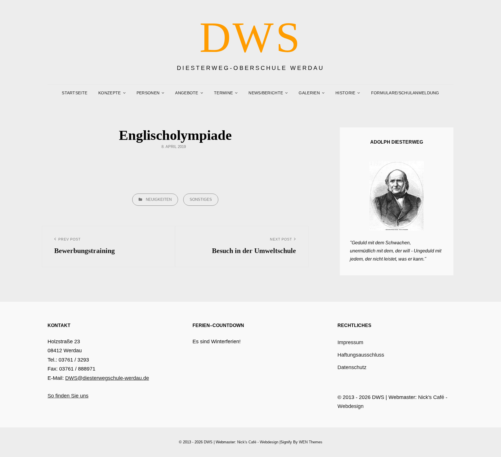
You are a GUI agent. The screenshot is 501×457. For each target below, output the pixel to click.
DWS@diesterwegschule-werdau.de (107, 378)
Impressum (350, 342)
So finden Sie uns (68, 396)
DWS (250, 37)
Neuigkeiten (159, 199)
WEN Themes (310, 442)
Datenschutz (351, 367)
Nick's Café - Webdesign (257, 442)
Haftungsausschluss (360, 355)
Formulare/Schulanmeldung (405, 93)
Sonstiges (201, 199)
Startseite (74, 93)
